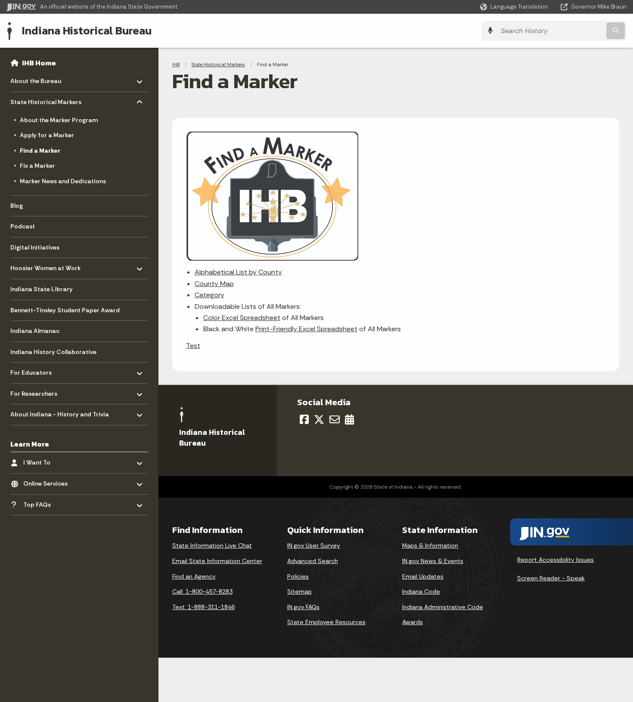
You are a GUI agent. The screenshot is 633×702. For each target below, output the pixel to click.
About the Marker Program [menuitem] (59, 120)
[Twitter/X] (319, 419)
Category (209, 294)
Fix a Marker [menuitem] (37, 165)
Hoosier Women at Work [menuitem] (45, 266)
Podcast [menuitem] (22, 226)
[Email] (334, 419)
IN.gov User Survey (313, 545)
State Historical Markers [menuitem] (45, 100)
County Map (214, 283)
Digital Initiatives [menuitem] (34, 247)
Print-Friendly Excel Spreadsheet (306, 328)
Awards (412, 622)
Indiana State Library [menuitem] (41, 289)
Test (193, 345)
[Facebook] (304, 419)
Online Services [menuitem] (48, 481)
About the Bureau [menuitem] (35, 79)
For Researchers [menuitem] (35, 391)
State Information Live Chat (212, 545)
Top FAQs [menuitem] (48, 502)
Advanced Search (312, 561)
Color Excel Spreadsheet (241, 317)
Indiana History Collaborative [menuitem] (53, 352)
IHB (176, 65)
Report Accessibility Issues (555, 559)
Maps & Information (430, 545)
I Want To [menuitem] (48, 460)
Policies (298, 576)
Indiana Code (421, 591)
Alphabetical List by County (238, 272)
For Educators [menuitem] (35, 370)
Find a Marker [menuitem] (40, 150)
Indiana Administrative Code (442, 607)
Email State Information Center (217, 561)
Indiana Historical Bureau (87, 30)
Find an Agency (194, 576)
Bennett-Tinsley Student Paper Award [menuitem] (65, 310)
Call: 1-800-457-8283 (202, 591)
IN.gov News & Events (432, 561)
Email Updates (423, 576)
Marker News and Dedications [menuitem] (63, 181)
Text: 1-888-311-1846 (203, 607)
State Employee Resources (326, 622)
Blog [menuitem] (16, 205)
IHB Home (39, 63)
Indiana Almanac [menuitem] (34, 331)
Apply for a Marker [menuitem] (47, 135)
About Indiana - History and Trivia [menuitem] (59, 412)
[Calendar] (349, 419)
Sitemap (299, 591)
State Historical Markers (218, 65)
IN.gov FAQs (303, 607)
